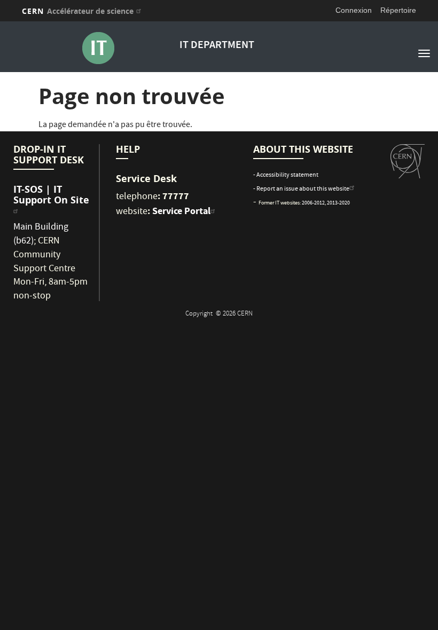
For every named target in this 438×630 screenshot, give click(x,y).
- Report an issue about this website (301, 189)
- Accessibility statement (285, 175)
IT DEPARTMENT (216, 45)
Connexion (353, 10)
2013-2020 (338, 203)
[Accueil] (98, 48)
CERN (78, 11)
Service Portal (181, 210)
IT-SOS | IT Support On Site (51, 195)
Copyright (199, 314)
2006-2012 (313, 203)
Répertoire (398, 10)
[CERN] (407, 161)
